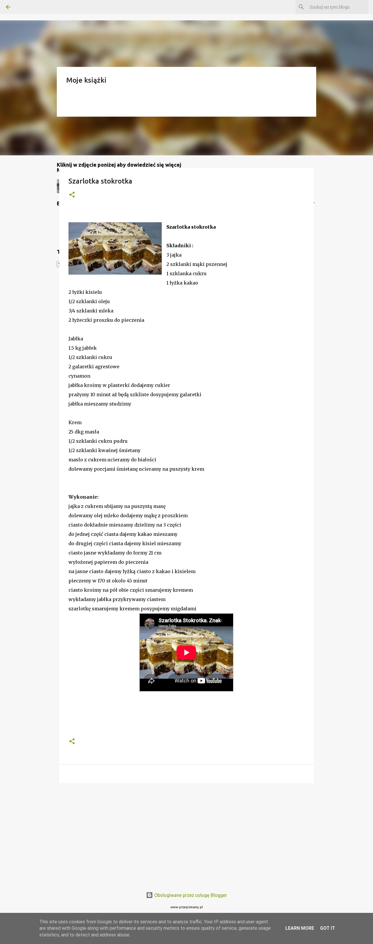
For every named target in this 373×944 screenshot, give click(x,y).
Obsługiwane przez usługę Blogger (190, 895)
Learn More (299, 928)
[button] (71, 195)
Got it (327, 928)
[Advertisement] (186, 832)
